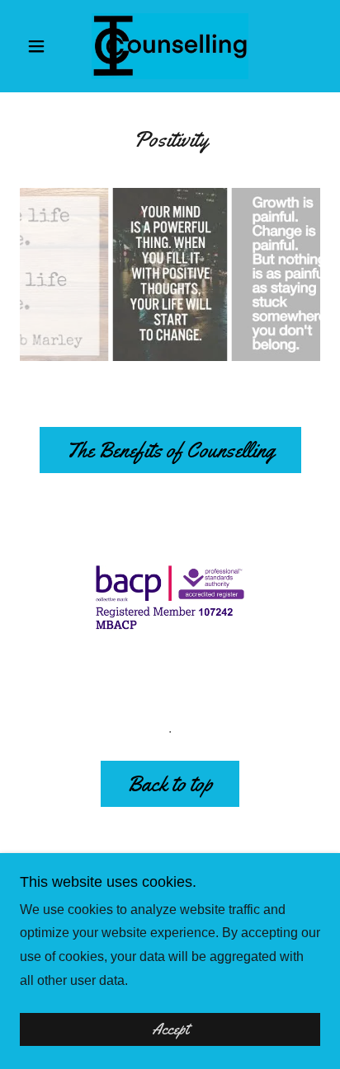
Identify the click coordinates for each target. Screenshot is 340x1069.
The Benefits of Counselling (170, 450)
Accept (170, 1029)
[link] (170, 46)
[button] (42, 46)
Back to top (170, 784)
